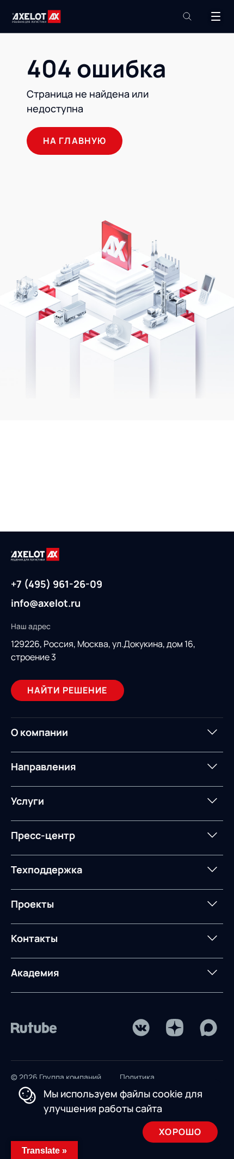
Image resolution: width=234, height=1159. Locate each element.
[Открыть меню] (215, 16)
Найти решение (67, 690)
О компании (39, 732)
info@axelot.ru (46, 602)
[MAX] (208, 1028)
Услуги (27, 800)
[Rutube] (34, 1028)
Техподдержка (46, 869)
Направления (43, 766)
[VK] (141, 1028)
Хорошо (180, 1132)
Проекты (32, 903)
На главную (74, 141)
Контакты (34, 938)
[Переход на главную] (36, 16)
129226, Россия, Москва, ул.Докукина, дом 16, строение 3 (103, 650)
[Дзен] (175, 1028)
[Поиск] (187, 16)
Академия (35, 972)
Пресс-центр (43, 835)
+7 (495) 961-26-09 (56, 583)
